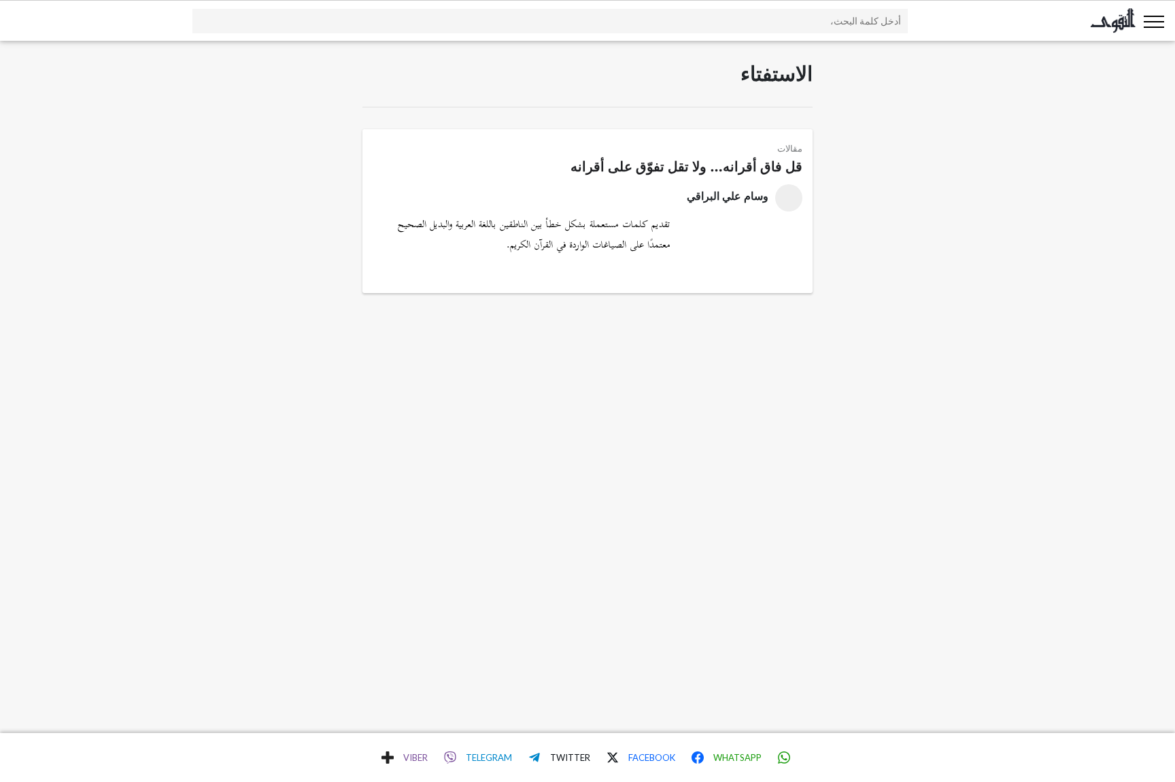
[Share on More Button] (387, 757)
